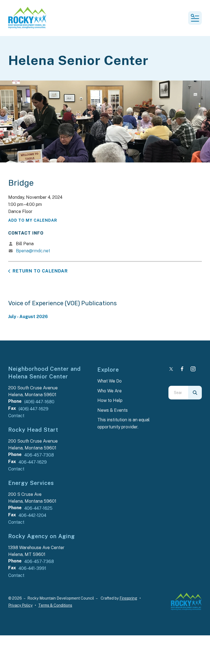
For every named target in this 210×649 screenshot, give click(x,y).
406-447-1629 (33, 462)
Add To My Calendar (32, 220)
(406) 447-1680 (39, 401)
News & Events (112, 410)
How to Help (109, 400)
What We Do (109, 381)
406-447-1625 (38, 508)
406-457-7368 (39, 561)
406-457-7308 (39, 455)
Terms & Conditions (55, 605)
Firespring (128, 598)
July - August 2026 (28, 316)
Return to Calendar (40, 271)
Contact (16, 415)
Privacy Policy (20, 605)
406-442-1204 (32, 515)
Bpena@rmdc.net (33, 250)
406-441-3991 (32, 568)
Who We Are (109, 390)
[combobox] (178, 392)
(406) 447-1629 (33, 408)
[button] (195, 18)
